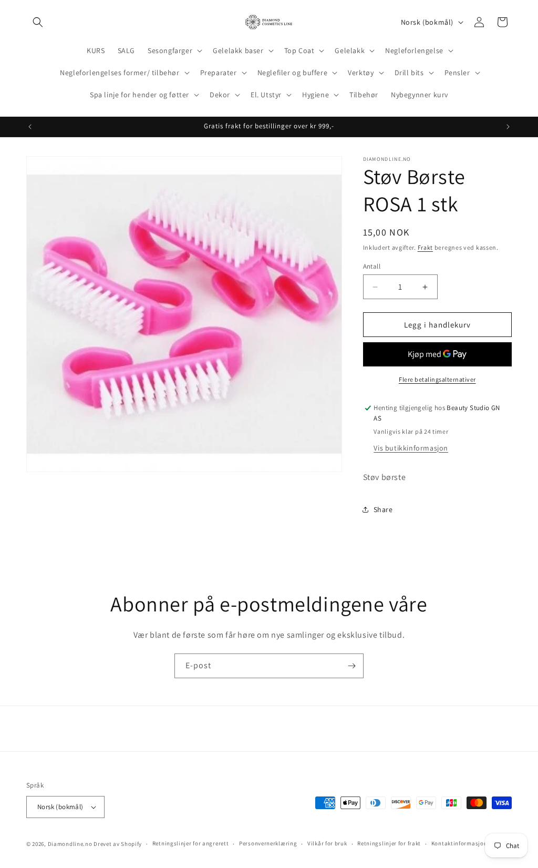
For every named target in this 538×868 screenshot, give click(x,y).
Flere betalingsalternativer (437, 379)
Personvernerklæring (268, 843)
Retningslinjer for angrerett (190, 843)
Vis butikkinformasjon (411, 448)
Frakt (425, 247)
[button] (37, 22)
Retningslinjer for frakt (389, 843)
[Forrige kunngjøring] (30, 127)
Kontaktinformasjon (459, 843)
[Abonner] (351, 665)
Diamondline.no (70, 843)
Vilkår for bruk (327, 843)
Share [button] (383, 509)
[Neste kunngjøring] (508, 127)
